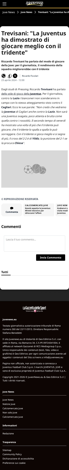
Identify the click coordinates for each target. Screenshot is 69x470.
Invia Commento (50, 257)
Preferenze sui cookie (14, 462)
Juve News (9, 12)
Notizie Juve (9, 404)
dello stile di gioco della (21, 94)
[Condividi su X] (15, 76)
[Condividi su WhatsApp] (3, 76)
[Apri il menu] (4, 4)
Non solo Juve (10, 412)
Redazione (8, 433)
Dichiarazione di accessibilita (18, 458)
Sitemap (7, 450)
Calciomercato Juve (13, 408)
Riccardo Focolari (30, 75)
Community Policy (12, 454)
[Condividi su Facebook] (9, 76)
